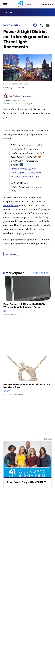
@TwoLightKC (34, 172)
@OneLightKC (18, 172)
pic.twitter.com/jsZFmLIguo (25, 176)
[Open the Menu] (4, 4)
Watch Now (47, 4)
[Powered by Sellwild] (47, 439)
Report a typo (10, 254)
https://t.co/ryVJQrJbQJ (23, 168)
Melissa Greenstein (22, 96)
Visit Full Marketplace (42, 273)
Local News (11, 24)
